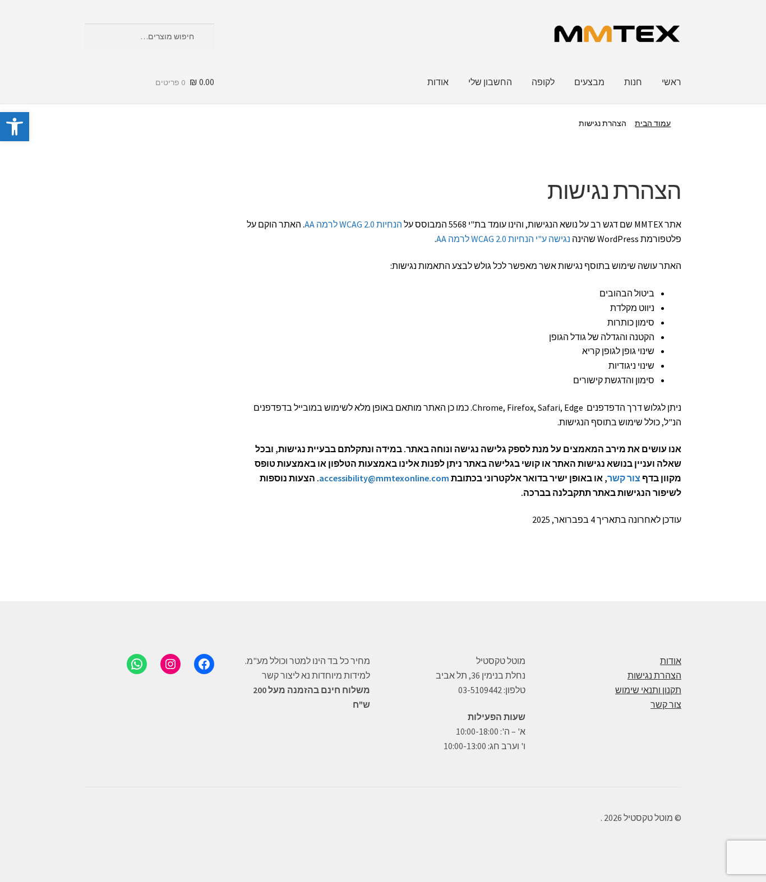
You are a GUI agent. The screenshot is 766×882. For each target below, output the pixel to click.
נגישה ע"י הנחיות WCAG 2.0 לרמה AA (503, 238)
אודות (438, 81)
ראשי (671, 81)
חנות (633, 81)
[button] (14, 126)
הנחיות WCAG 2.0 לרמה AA (353, 224)
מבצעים (589, 81)
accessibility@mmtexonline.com (384, 478)
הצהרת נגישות (654, 675)
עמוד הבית (653, 123)
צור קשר (623, 478)
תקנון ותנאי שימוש (648, 689)
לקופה (543, 81)
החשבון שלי (490, 81)
